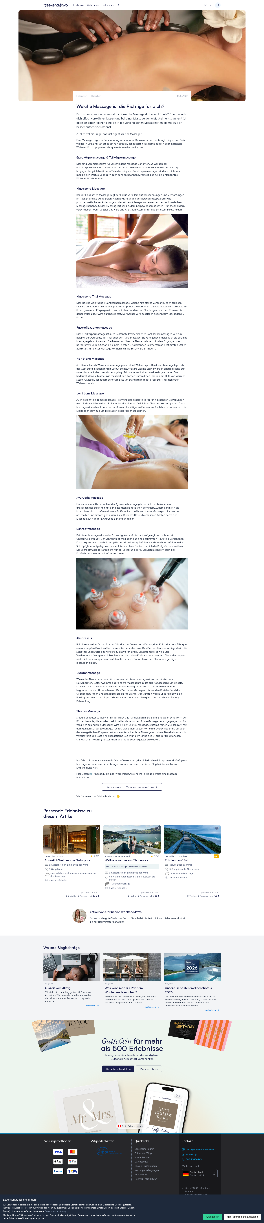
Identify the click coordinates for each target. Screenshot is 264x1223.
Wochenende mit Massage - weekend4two (130, 786)
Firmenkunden (142, 1157)
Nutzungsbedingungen (147, 1170)
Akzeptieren (212, 1217)
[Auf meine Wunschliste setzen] (97, 829)
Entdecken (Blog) (143, 1153)
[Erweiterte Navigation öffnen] (119, 5)
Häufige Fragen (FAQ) (146, 1178)
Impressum (141, 1174)
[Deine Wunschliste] (211, 5)
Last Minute (108, 5)
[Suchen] (218, 5)
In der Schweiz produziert (133, 1126)
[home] (55, 5)
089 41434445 (194, 1159)
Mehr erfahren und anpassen (242, 1217)
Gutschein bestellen (118, 1069)
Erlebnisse (78, 5)
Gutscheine (93, 5)
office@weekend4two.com (200, 1149)
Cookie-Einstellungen (146, 1165)
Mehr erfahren (149, 1069)
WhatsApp (191, 1154)
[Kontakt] (206, 5)
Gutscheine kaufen (144, 1148)
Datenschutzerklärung (55, 1211)
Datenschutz (141, 1161)
